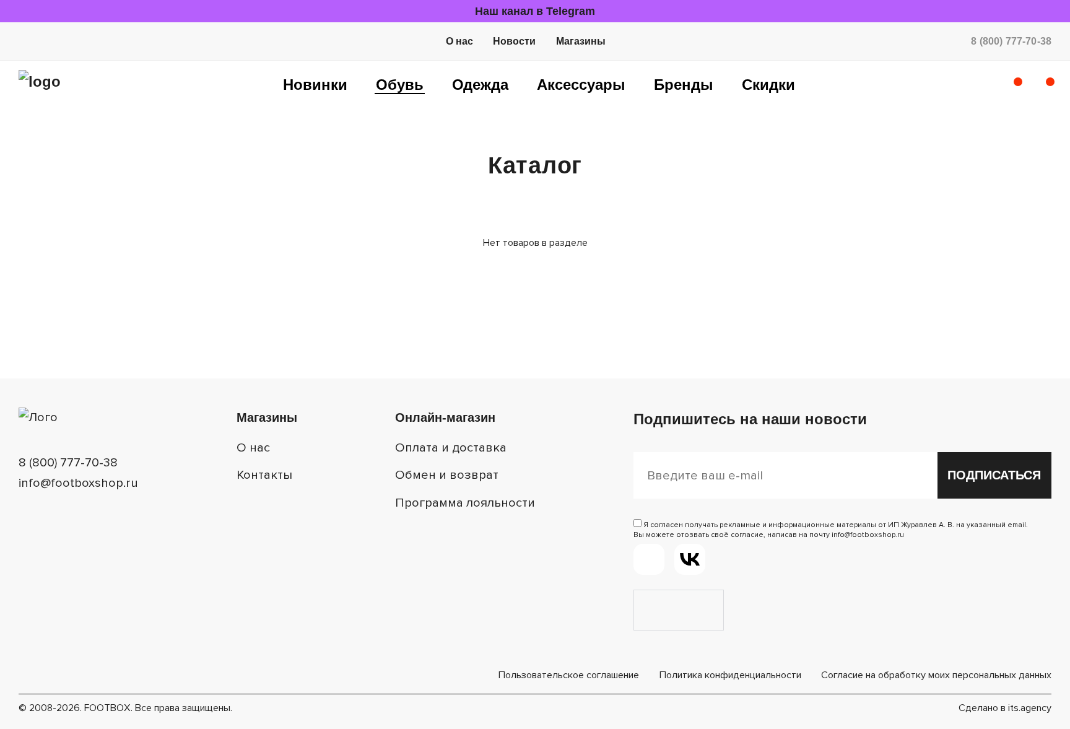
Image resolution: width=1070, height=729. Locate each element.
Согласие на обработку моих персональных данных (936, 675)
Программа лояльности (465, 502)
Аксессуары (581, 84)
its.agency (1029, 708)
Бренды (683, 84)
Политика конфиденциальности (730, 675)
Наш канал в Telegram (535, 11)
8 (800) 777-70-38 (1011, 40)
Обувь (400, 84)
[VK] (689, 559)
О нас (459, 40)
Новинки (315, 84)
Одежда (480, 84)
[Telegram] (648, 559)
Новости (514, 40)
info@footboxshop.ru (78, 483)
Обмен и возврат (446, 474)
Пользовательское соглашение (568, 675)
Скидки (768, 84)
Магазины (581, 40)
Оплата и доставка (451, 447)
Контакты (264, 474)
